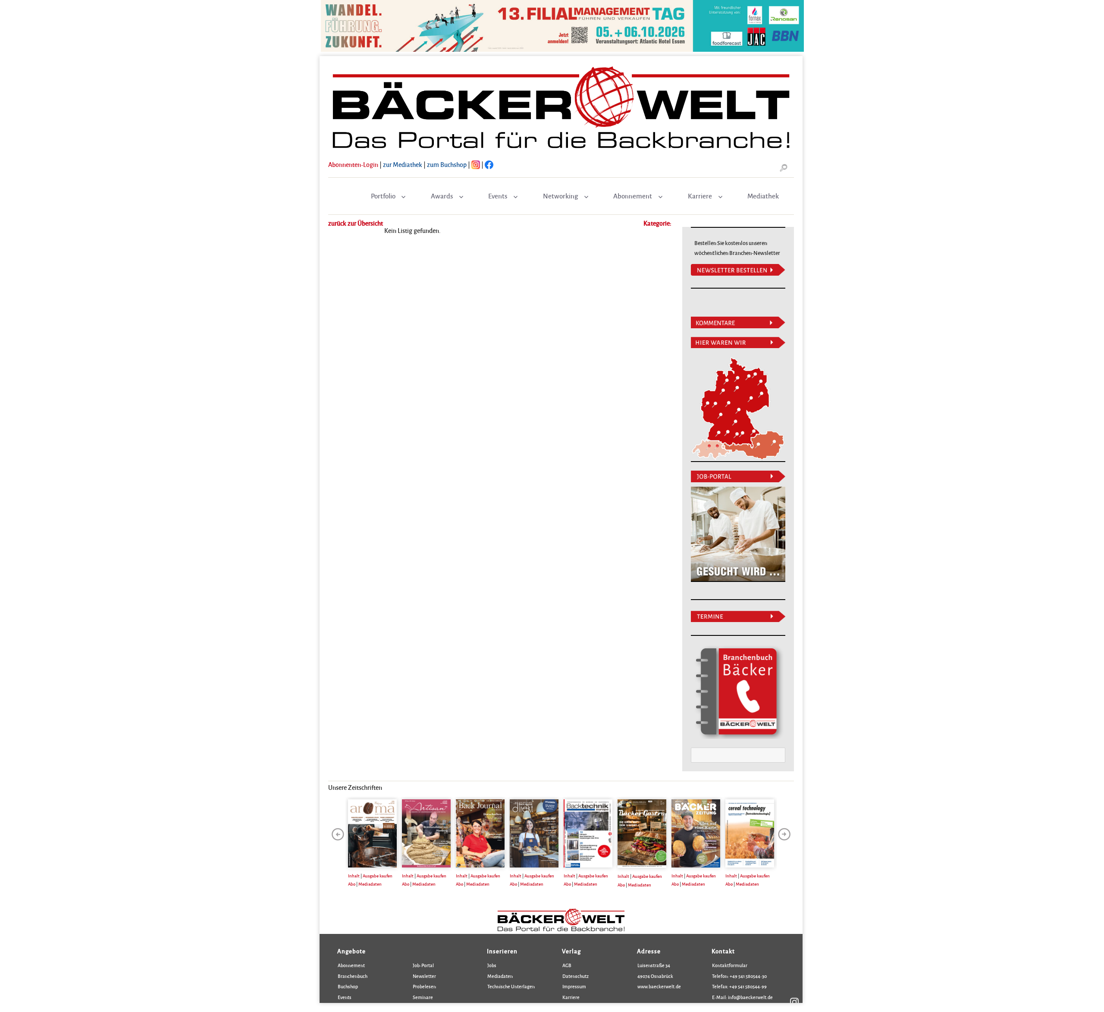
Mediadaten (370, 884)
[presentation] (337, 834)
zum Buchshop (447, 164)
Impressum (574, 986)
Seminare (423, 997)
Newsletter (424, 976)
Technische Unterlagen (511, 986)
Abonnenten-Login (353, 164)
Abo (351, 884)
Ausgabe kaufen (377, 876)
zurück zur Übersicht (355, 223)
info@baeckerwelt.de (750, 997)
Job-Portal (423, 965)
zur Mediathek (402, 164)
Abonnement (632, 196)
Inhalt (354, 876)
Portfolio (383, 196)
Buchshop (348, 986)
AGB (566, 965)
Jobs (491, 965)
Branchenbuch (352, 976)
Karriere (700, 196)
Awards (442, 196)
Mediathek (763, 196)
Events (497, 196)
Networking (560, 196)
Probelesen (424, 986)
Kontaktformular (729, 965)
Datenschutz (575, 976)
